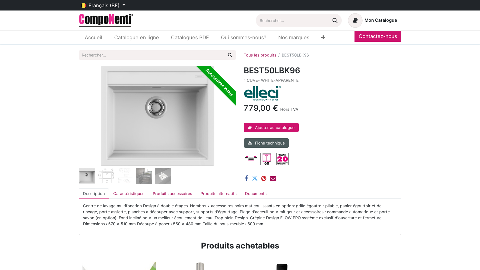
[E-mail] (273, 178)
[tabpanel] (240, 215)
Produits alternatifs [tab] (218, 193)
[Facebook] (246, 178)
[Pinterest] (263, 178)
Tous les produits (260, 55)
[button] (90, 116)
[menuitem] (93, 37)
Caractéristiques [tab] (128, 193)
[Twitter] (255, 178)
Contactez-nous (378, 36)
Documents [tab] (255, 193)
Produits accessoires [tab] (172, 193)
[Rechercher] (335, 20)
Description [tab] (94, 193)
